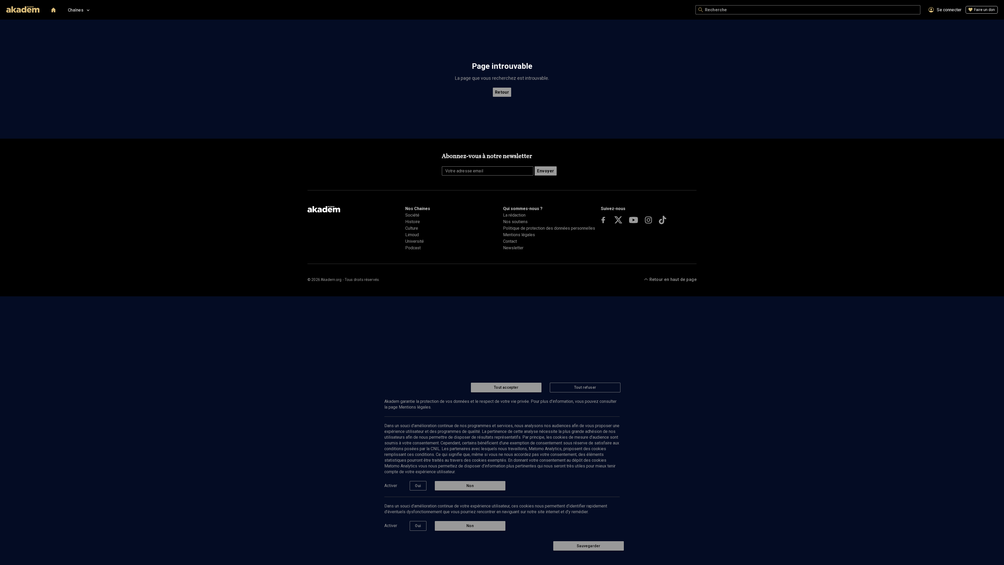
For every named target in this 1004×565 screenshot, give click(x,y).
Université (414, 241)
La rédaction (514, 215)
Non (470, 486)
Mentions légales (519, 234)
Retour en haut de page (673, 279)
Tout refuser (585, 387)
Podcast (413, 247)
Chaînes (75, 10)
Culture (411, 228)
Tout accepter (506, 387)
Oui (418, 486)
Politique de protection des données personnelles (549, 228)
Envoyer (545, 170)
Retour (502, 92)
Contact (510, 241)
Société (412, 215)
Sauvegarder (588, 546)
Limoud (412, 234)
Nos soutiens (515, 221)
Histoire (412, 221)
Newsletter (513, 247)
